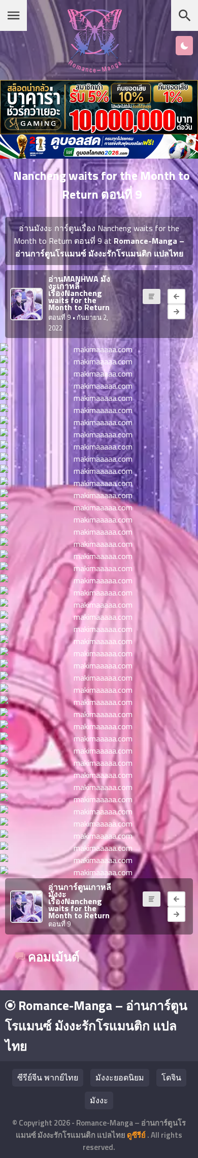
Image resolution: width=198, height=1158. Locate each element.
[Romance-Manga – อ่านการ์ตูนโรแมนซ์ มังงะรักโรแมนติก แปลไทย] (94, 69)
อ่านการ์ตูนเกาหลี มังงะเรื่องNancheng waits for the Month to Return (79, 901)
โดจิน (171, 1077)
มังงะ (99, 1100)
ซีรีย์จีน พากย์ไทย (47, 1077)
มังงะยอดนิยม (119, 1077)
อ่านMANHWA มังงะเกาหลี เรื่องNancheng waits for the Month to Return (79, 293)
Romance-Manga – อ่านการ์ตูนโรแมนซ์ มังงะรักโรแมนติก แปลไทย (96, 1026)
